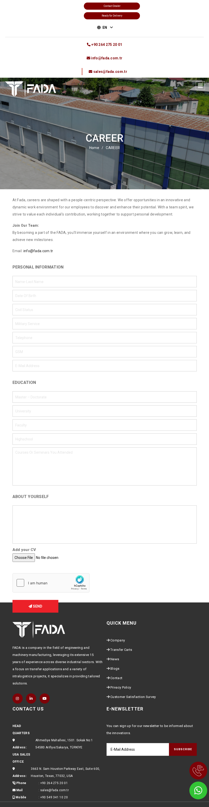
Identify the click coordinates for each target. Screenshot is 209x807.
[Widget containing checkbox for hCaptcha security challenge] (50, 583)
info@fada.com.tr (38, 251)
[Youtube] (45, 698)
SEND (37, 606)
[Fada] (30, 88)
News (114, 659)
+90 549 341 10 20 (54, 797)
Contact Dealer (112, 6)
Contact (116, 678)
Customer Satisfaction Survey (133, 697)
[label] (200, 86)
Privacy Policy (120, 687)
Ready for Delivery (112, 15)
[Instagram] (17, 698)
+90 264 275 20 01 (54, 783)
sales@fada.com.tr (54, 790)
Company (117, 640)
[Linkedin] (31, 698)
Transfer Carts (121, 650)
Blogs (115, 668)
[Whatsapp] (191, 789)
